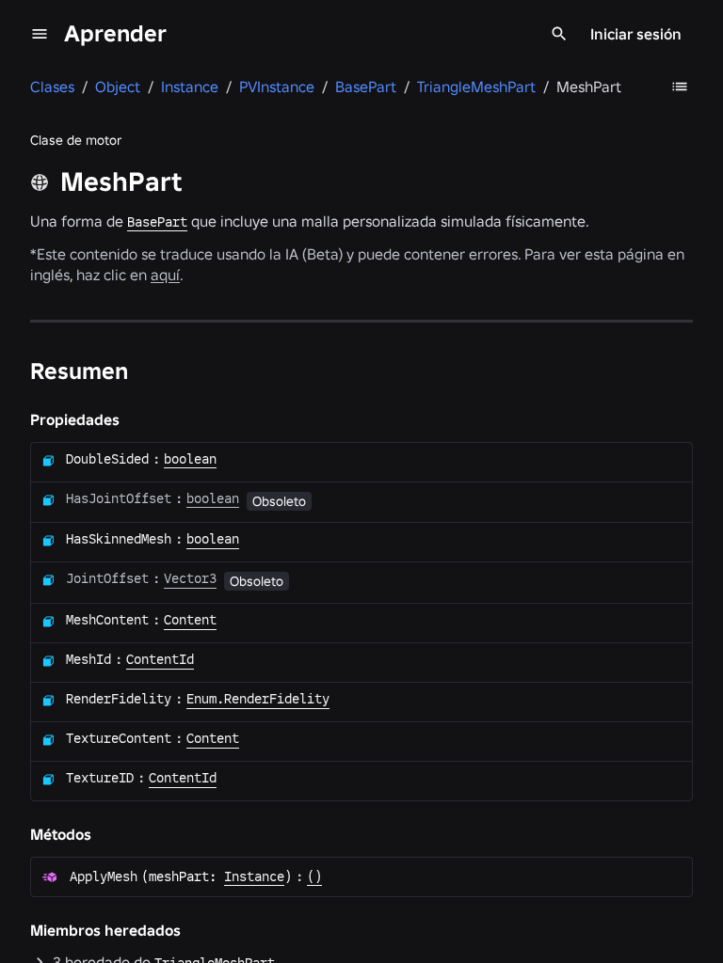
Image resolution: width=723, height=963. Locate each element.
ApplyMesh (103, 876)
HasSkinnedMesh (118, 538)
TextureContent (118, 738)
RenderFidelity (118, 698)
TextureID (100, 777)
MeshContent (107, 619)
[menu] (39, 34)
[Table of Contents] (680, 86)
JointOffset (107, 578)
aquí (165, 274)
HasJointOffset (118, 498)
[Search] (559, 34)
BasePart (157, 221)
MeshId (88, 659)
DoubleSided (107, 458)
